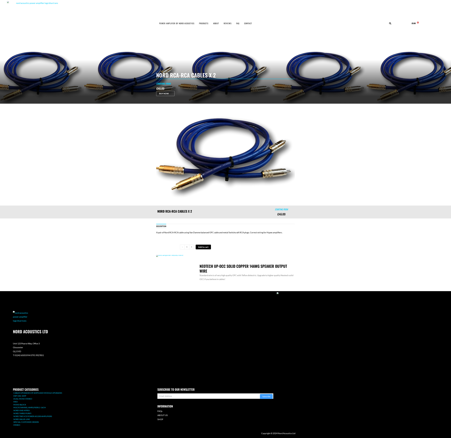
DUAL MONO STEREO (22, 399)
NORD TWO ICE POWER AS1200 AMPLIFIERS (32, 416)
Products (203, 23)
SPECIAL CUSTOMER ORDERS (26, 422)
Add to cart (203, 247)
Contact (248, 23)
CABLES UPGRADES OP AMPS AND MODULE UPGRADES (37, 393)
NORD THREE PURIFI (22, 413)
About (216, 23)
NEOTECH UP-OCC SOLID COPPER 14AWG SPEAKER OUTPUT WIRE (243, 268)
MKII (15, 402)
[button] (390, 23)
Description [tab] (161, 226)
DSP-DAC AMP (19, 396)
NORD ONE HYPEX (21, 410)
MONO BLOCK (19, 404)
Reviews (228, 23)
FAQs (159, 411)
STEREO (16, 425)
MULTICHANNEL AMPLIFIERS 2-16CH (29, 407)
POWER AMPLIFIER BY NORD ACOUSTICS (176, 23)
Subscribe (266, 396)
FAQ (237, 23)
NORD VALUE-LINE (21, 419)
